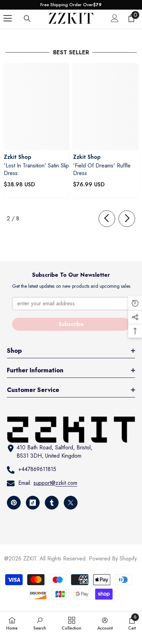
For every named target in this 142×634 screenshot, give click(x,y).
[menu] (7, 18)
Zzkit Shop (17, 157)
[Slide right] (127, 218)
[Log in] (115, 18)
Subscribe (71, 324)
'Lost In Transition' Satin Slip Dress (36, 169)
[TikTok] (33, 503)
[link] (40, 623)
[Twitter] (71, 503)
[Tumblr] (52, 503)
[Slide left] (107, 218)
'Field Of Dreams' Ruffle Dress (102, 169)
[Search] (27, 18)
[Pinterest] (14, 503)
